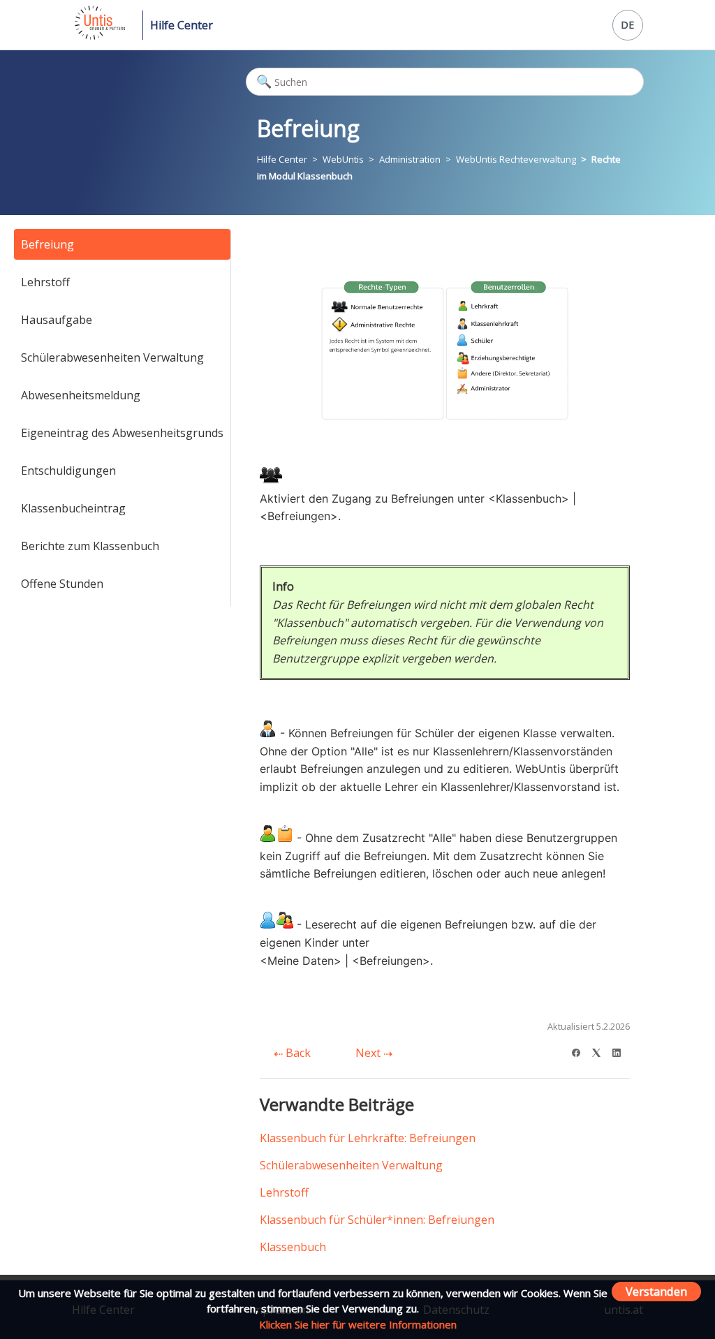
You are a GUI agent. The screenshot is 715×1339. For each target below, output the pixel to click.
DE (627, 24)
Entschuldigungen (68, 470)
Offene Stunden (62, 583)
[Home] (99, 35)
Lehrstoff (45, 282)
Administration (410, 159)
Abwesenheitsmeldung (80, 395)
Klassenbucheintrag (73, 508)
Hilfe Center (181, 25)
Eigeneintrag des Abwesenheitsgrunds (122, 433)
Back (297, 1052)
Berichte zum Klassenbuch (90, 546)
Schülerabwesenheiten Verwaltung (112, 357)
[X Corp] (601, 1051)
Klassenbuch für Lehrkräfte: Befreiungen (368, 1138)
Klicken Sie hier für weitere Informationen (358, 1324)
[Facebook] (580, 1051)
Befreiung (47, 244)
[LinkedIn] (621, 1051)
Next (369, 1052)
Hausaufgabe (56, 319)
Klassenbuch (293, 1247)
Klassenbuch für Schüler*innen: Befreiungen (377, 1219)
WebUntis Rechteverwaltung (516, 159)
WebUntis (343, 159)
